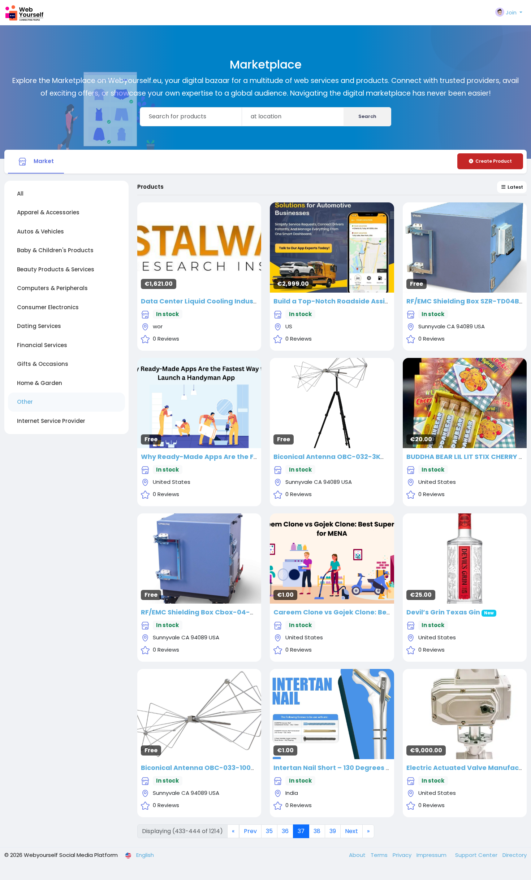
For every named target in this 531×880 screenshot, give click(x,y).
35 (269, 831)
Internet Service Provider (51, 421)
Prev (250, 831)
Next (351, 831)
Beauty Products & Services (55, 269)
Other (25, 402)
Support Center (477, 855)
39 (332, 831)
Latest (514, 187)
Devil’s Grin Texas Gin (443, 612)
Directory (514, 855)
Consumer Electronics (48, 307)
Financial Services (42, 345)
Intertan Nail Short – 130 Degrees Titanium (345, 767)
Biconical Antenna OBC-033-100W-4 (203, 767)
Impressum (432, 855)
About (358, 855)
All (20, 193)
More (199, 245)
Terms (380, 855)
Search (367, 116)
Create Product (493, 161)
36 (285, 831)
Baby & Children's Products (55, 250)
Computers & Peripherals (52, 288)
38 (317, 831)
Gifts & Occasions (42, 364)
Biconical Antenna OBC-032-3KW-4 (334, 456)
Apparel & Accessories (48, 212)
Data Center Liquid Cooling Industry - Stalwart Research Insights (251, 301)
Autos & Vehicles (40, 231)
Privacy (403, 855)
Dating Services (39, 326)
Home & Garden (39, 383)
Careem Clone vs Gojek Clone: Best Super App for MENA (367, 612)
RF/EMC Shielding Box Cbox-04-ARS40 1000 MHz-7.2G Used (241, 612)
